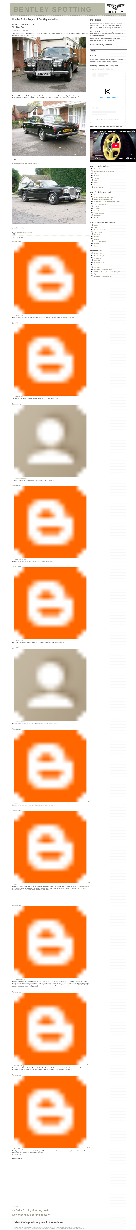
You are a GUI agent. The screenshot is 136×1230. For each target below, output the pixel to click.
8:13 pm (18, 648)
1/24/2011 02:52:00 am (25, 232)
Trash (95, 173)
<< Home (15, 1206)
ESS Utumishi (16, 1154)
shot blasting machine (70, 1068)
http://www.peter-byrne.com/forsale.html (24, 163)
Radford (96, 239)
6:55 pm (18, 905)
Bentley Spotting (99, 187)
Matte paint (97, 260)
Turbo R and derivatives (101, 204)
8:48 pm (18, 729)
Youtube (96, 178)
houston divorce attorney (49, 805)
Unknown (17, 315)
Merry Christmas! (99, 265)
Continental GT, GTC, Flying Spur (103, 197)
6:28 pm (18, 566)
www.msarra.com (68, 317)
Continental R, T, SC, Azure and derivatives (107, 201)
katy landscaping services (50, 723)
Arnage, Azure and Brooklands (103, 199)
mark (88, 882)
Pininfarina (97, 234)
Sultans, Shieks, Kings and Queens (104, 171)
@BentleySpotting (107, 69)
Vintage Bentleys (99, 213)
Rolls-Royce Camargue (101, 218)
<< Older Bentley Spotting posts (30, 1210)
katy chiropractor (47, 561)
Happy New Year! (99, 262)
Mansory (96, 243)
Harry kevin (18, 979)
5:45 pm (18, 992)
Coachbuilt (97, 169)
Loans (57, 398)
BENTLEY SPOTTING (52, 9)
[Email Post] (51, 234)
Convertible (97, 185)
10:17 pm (19, 404)
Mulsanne (97, 195)
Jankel (96, 227)
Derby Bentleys (98, 211)
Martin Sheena (19, 559)
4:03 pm (18, 1075)
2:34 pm (18, 241)
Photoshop (97, 175)
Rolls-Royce (97, 215)
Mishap (96, 182)
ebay (95, 180)
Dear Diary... (97, 258)
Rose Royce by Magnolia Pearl (103, 276)
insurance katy (59, 642)
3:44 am (18, 810)
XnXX (52, 480)
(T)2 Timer (97, 267)
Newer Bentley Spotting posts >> (31, 1214)
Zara (88, 801)
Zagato (96, 246)
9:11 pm (18, 323)
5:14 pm (18, 485)
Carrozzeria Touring (100, 241)
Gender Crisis (98, 253)
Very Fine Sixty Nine (100, 256)
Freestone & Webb (99, 230)
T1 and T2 (97, 206)
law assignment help (38, 985)
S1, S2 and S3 (98, 208)
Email (92, 59)
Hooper (96, 225)
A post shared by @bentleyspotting (107, 119)
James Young (98, 232)
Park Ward (97, 236)
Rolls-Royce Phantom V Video (103, 269)
